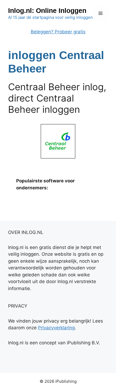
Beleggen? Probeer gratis (58, 31)
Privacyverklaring (56, 327)
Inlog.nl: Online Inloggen (47, 10)
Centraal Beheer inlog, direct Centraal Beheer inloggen (57, 98)
